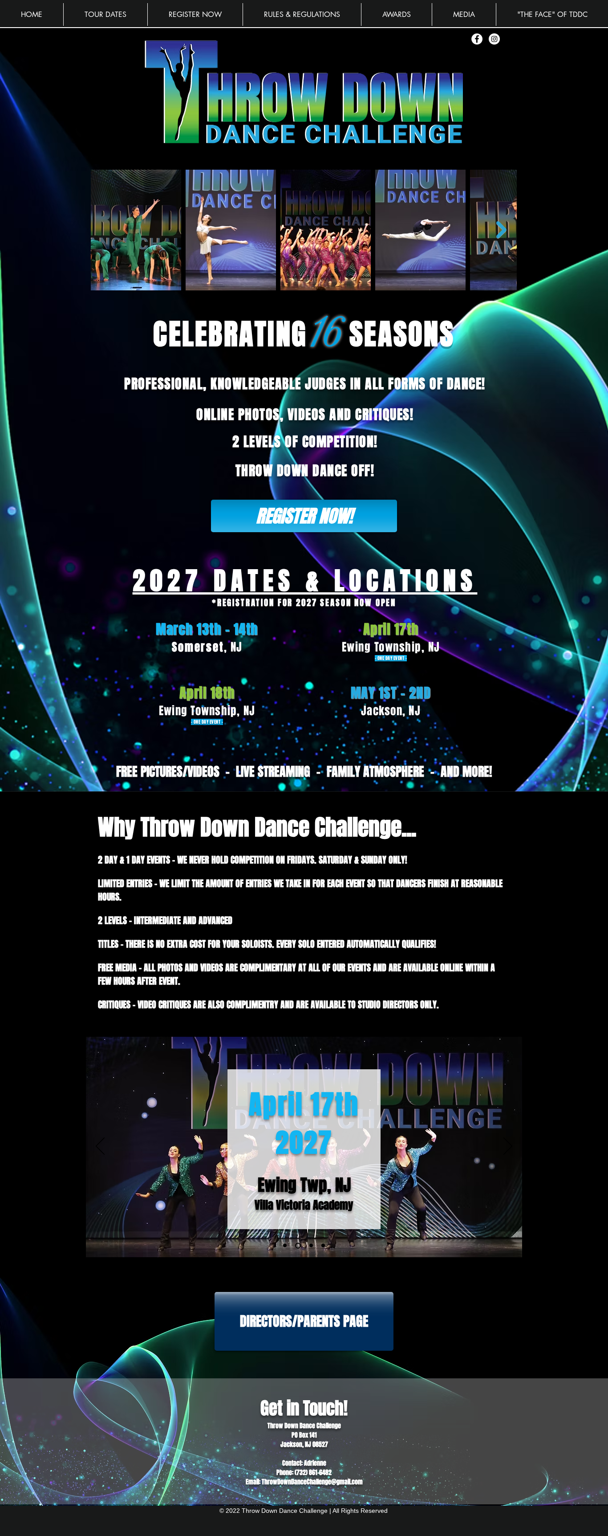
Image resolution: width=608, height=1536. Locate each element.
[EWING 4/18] (310, 1245)
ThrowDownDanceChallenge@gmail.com (312, 1482)
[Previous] (100, 1146)
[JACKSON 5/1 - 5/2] (323, 1245)
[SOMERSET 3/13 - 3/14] (285, 1245)
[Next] (507, 1146)
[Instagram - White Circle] (494, 39)
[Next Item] (501, 230)
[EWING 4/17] (297, 1245)
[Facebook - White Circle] (476, 39)
